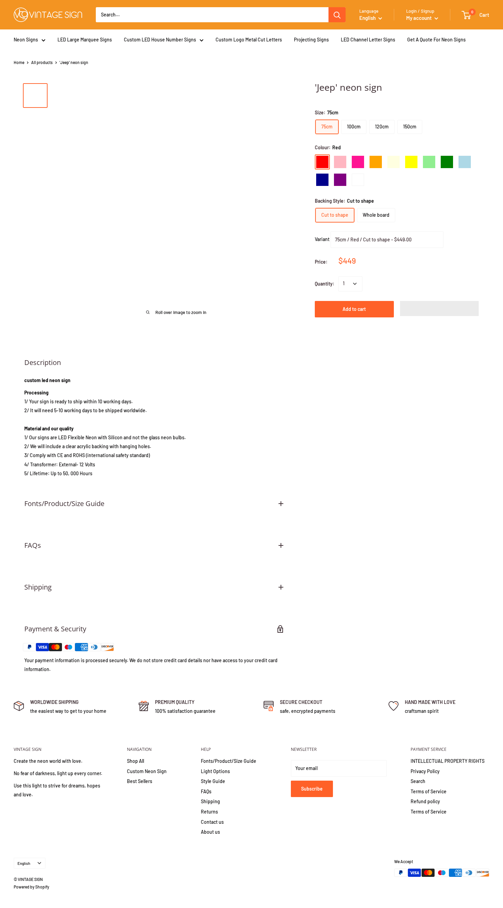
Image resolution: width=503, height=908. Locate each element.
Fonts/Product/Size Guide (228, 761)
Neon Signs (26, 39)
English (23, 863)
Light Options (215, 771)
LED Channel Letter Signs (368, 39)
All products (42, 62)
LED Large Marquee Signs (84, 39)
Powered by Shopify (31, 886)
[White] (358, 180)
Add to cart (354, 309)
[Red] (322, 162)
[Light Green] (429, 162)
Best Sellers (139, 781)
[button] (439, 308)
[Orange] (376, 162)
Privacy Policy (425, 771)
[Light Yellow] (393, 162)
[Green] (447, 162)
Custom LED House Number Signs (160, 39)
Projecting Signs (311, 39)
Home (19, 62)
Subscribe (312, 789)
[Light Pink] (340, 162)
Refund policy (425, 801)
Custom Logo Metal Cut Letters (249, 39)
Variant (322, 239)
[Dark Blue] (322, 180)
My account (419, 18)
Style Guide (213, 781)
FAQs (206, 791)
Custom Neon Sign (147, 771)
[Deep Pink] (358, 162)
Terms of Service (429, 791)
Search (418, 781)
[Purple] (340, 180)
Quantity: (324, 284)
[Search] (337, 14)
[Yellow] (411, 162)
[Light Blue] (465, 162)
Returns (209, 812)
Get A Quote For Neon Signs (436, 39)
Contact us (212, 822)
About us (210, 832)
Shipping (210, 801)
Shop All (135, 761)
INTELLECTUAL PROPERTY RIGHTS (448, 761)
